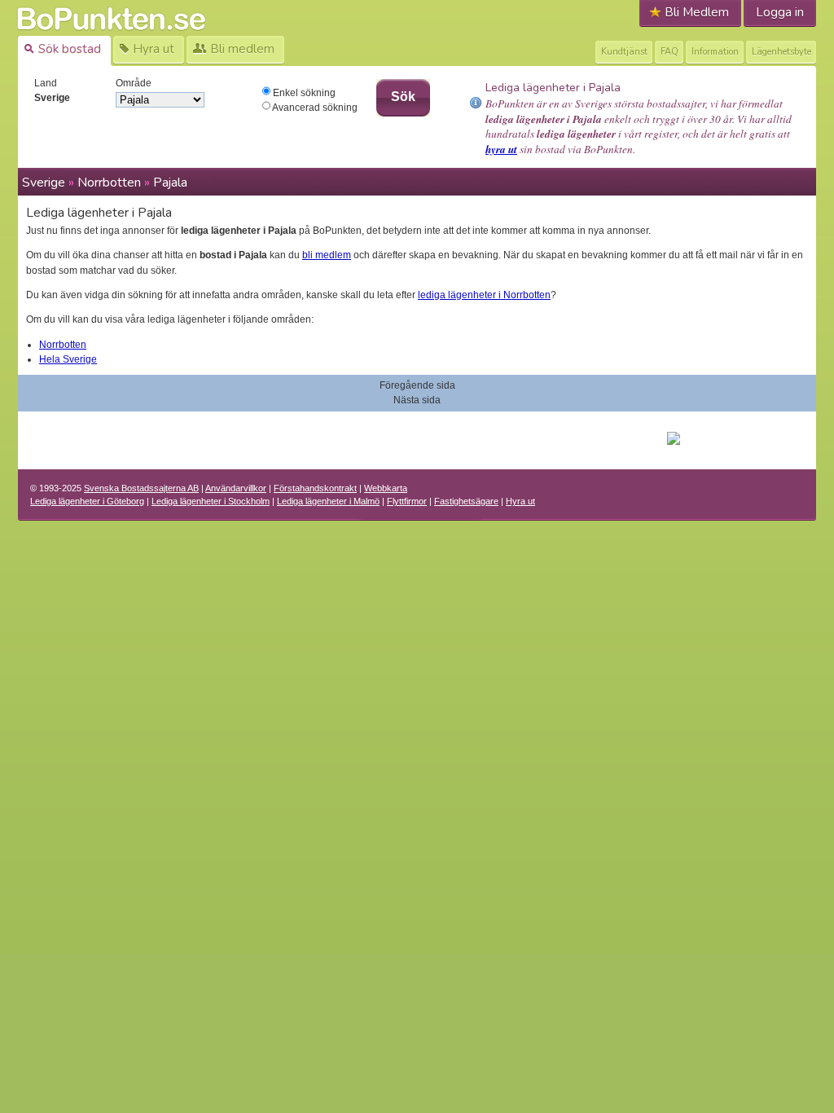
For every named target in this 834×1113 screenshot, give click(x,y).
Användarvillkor (235, 488)
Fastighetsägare (466, 501)
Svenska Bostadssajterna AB (141, 488)
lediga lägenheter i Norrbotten (484, 295)
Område (133, 83)
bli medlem (326, 255)
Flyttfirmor (407, 501)
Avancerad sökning (314, 107)
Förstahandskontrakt (315, 488)
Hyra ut (520, 501)
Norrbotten (109, 182)
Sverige (43, 182)
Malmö (328, 501)
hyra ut (501, 149)
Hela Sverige (68, 359)
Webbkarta (385, 488)
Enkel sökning (303, 93)
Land (45, 83)
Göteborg (87, 501)
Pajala (170, 182)
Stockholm (210, 501)
